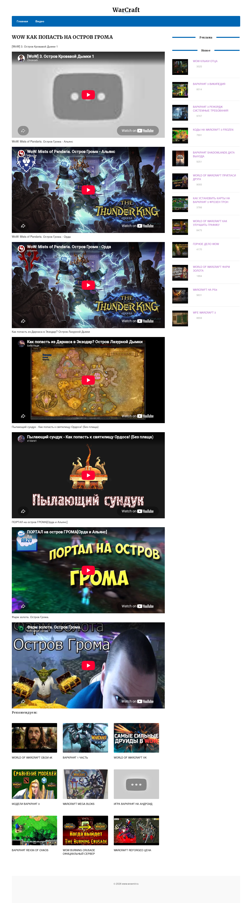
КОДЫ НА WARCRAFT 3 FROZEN (213, 129)
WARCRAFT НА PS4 (205, 289)
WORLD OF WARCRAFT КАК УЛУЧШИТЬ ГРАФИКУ (210, 223)
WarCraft (126, 10)
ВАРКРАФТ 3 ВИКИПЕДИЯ (209, 84)
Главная (22, 21)
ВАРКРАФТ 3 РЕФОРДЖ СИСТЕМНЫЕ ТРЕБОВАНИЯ (210, 108)
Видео (39, 21)
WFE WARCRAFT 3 (204, 312)
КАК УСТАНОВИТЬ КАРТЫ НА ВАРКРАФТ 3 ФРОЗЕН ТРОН (211, 200)
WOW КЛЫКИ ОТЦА (205, 61)
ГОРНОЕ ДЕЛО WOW (206, 244)
